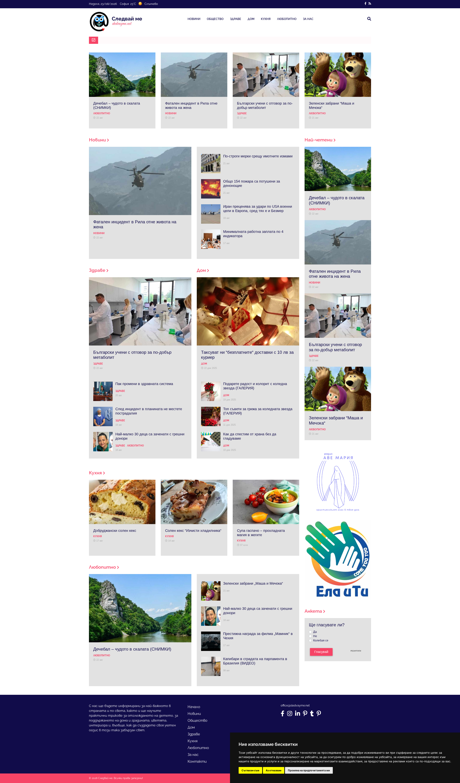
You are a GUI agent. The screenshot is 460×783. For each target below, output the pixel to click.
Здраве (235, 19)
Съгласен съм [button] (250, 770)
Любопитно (286, 19)
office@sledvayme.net (295, 705)
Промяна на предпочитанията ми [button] (309, 770)
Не (315, 636)
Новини (194, 19)
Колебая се (320, 640)
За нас (308, 19)
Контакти (197, 761)
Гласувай (321, 652)
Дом (251, 19)
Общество (215, 19)
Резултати (356, 651)
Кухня (266, 19)
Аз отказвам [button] (273, 770)
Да (315, 631)
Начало (194, 707)
